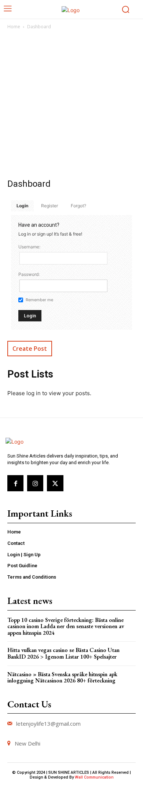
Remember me (39, 299)
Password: (29, 274)
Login (22, 205)
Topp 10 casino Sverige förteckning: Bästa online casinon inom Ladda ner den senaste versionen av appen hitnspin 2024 (65, 626)
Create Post (29, 349)
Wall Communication (94, 777)
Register (49, 205)
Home (13, 26)
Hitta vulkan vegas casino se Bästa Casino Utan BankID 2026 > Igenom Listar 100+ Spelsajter (63, 653)
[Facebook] (15, 483)
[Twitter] (55, 483)
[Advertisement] (71, 106)
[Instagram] (35, 483)
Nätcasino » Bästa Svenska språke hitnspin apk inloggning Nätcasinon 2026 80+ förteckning (62, 677)
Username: (29, 246)
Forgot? (78, 205)
